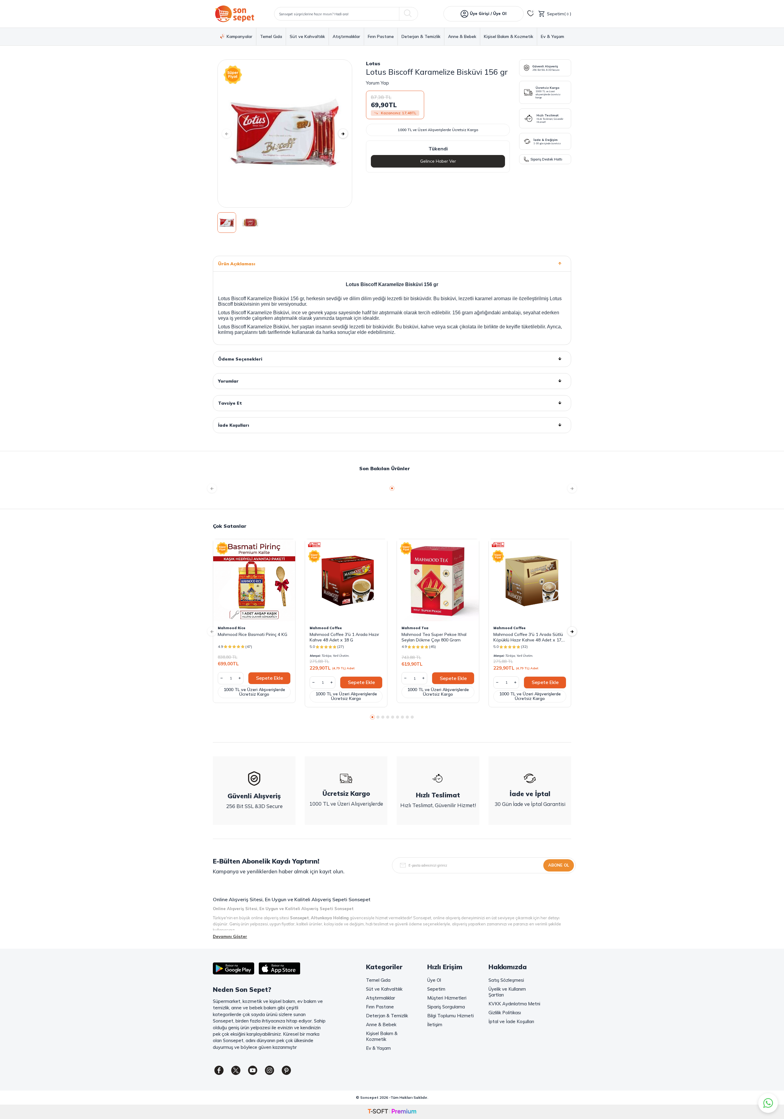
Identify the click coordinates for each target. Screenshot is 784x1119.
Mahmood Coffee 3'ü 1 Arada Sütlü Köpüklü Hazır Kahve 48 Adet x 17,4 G (529, 637)
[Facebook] (219, 1070)
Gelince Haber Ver (438, 161)
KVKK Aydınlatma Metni (514, 1004)
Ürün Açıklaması (236, 264)
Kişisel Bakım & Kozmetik (508, 36)
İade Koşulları (233, 425)
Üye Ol (434, 980)
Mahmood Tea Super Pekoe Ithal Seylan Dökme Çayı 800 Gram (433, 637)
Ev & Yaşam (552, 36)
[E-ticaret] (392, 1112)
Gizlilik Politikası (504, 1012)
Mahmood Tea (414, 628)
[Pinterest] (286, 1070)
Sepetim (436, 989)
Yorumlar (228, 381)
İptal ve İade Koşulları (511, 1021)
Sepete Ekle (269, 678)
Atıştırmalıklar (346, 36)
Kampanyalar (239, 36)
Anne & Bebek (462, 36)
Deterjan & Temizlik (420, 36)
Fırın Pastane (381, 36)
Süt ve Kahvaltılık (307, 36)
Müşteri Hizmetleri (446, 998)
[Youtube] (253, 1070)
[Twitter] (236, 1070)
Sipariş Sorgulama (446, 1007)
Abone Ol (558, 865)
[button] (226, 133)
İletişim (434, 1024)
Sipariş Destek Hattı (546, 159)
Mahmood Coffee (326, 628)
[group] (285, 133)
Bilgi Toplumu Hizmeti (450, 1016)
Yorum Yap (377, 83)
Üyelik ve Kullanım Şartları (507, 992)
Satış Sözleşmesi (506, 980)
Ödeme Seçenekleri (240, 359)
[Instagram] (269, 1070)
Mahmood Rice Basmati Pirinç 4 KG (252, 634)
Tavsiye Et (230, 403)
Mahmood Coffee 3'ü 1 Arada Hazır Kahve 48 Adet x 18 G (344, 637)
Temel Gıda (271, 36)
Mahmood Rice (231, 628)
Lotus (373, 63)
